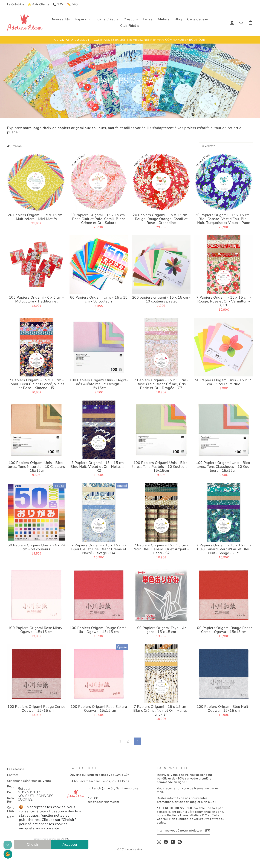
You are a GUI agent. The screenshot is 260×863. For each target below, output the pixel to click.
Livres (147, 19)
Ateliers (163, 19)
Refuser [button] (24, 788)
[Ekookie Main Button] (8, 854)
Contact (12, 775)
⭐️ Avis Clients (38, 4)
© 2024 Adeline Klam (130, 849)
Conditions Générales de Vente (29, 781)
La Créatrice (15, 4)
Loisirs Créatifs (107, 19)
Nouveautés (61, 19)
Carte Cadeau (197, 19)
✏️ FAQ (72, 4)
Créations (131, 19)
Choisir (33, 844)
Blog (178, 19)
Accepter (69, 844)
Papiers (81, 19)
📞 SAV (58, 4)
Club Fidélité (130, 26)
